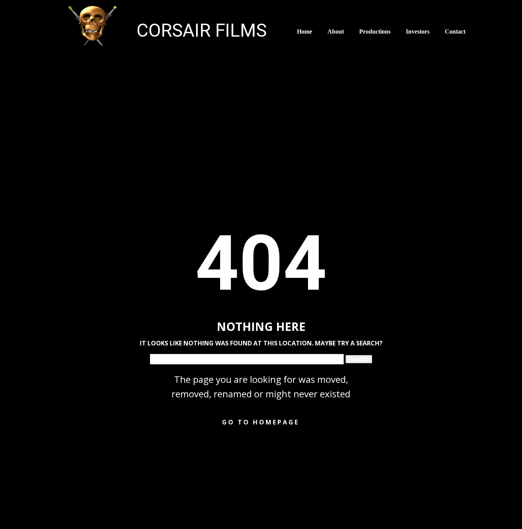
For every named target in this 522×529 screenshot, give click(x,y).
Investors (418, 31)
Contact (455, 31)
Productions (375, 31)
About (335, 31)
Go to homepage (260, 422)
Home (304, 31)
